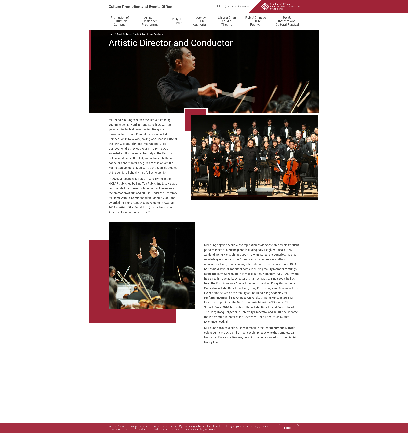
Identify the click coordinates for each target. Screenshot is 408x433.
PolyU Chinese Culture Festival (255, 21)
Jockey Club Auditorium (200, 21)
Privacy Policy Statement (202, 429)
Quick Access (242, 6)
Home (111, 34)
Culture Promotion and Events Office (140, 6)
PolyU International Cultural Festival (287, 21)
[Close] (298, 425)
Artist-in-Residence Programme (150, 21)
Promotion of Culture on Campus (119, 21)
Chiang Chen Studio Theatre (227, 21)
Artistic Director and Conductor (149, 34)
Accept (287, 427)
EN (229, 6)
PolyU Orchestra (176, 21)
